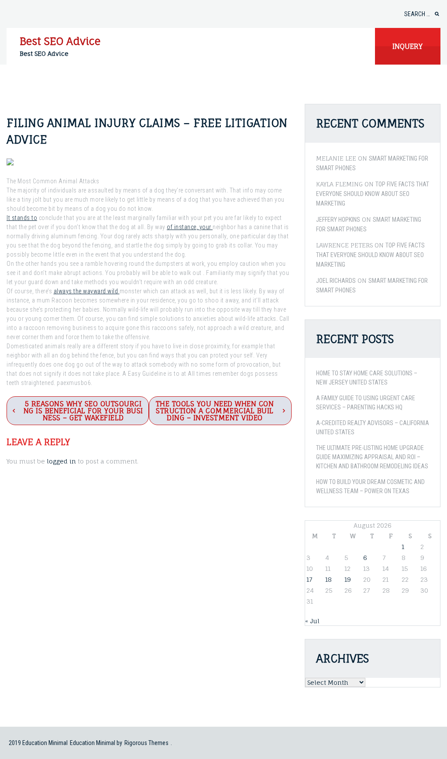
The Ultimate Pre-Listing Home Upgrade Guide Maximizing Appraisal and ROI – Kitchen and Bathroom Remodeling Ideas (372, 457)
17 (309, 579)
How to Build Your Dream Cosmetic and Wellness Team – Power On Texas (370, 486)
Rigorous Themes (146, 743)
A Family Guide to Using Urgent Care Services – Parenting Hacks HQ (365, 403)
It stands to (22, 217)
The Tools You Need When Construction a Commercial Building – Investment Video (215, 410)
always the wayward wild (87, 291)
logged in (61, 461)
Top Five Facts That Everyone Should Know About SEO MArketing (372, 194)
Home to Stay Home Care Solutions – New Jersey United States (366, 378)
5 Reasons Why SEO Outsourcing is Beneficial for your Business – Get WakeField (83, 410)
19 (347, 579)
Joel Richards (336, 280)
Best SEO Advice (60, 41)
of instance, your (190, 226)
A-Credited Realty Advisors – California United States (372, 427)
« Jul (312, 621)
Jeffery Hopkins (338, 219)
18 (328, 579)
